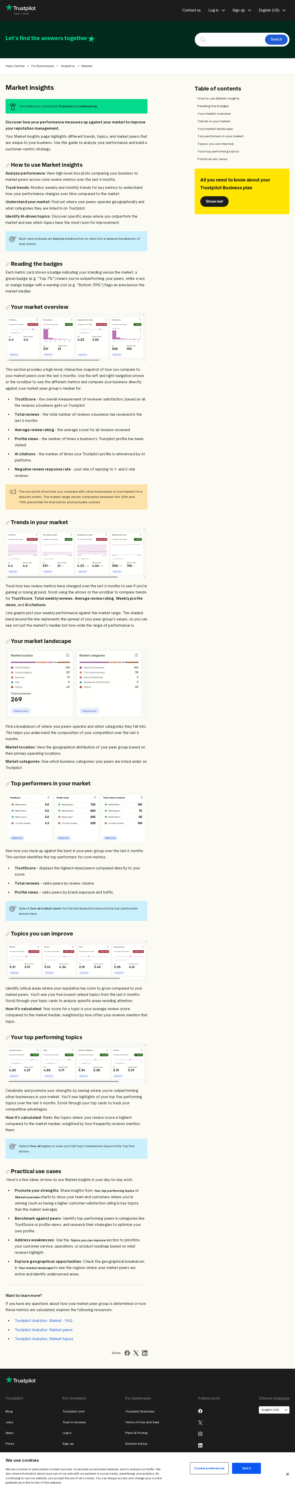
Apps (10, 1433)
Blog (9, 1411)
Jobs (9, 1422)
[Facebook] (200, 1411)
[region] (147, 1468)
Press (10, 1444)
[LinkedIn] (200, 1445)
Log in (66, 1433)
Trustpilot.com (73, 1411)
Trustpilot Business (139, 1411)
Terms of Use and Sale (142, 1422)
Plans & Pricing (136, 1433)
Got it (246, 1468)
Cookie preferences (209, 1468)
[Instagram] (200, 1434)
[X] (200, 1423)
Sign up (68, 1444)
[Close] (288, 1474)
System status (136, 1444)
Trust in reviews (74, 1422)
